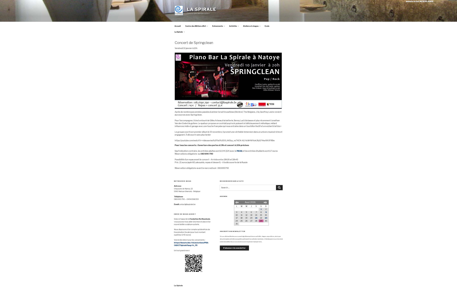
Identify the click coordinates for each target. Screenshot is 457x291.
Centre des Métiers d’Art (195, 26)
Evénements (217, 26)
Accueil (177, 26)
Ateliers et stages (250, 26)
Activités (233, 26)
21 (256, 218)
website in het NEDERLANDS (419, 1)
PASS (239, 151)
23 (266, 218)
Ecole (267, 26)
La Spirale (201, 9)
